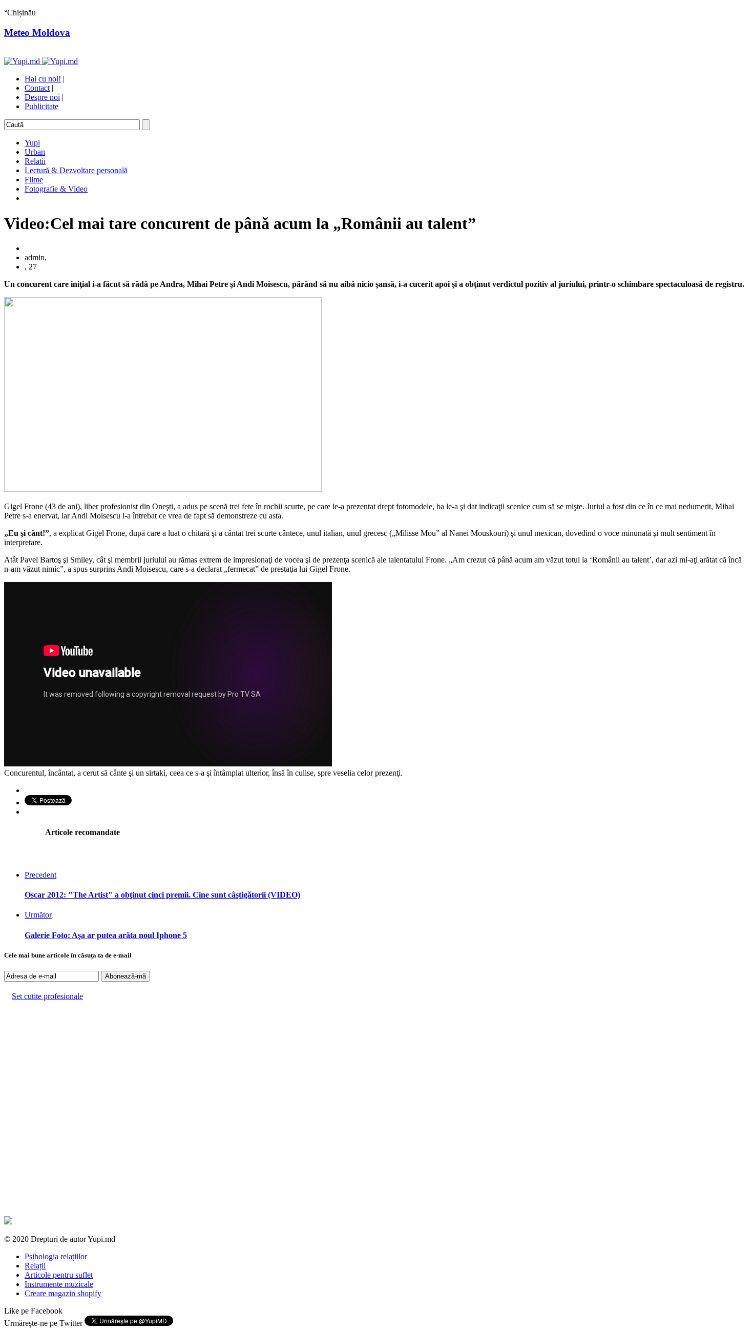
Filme (34, 179)
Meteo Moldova (37, 32)
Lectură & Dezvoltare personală (76, 170)
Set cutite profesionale (47, 996)
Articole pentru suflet (59, 1275)
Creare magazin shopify (63, 1293)
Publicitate (41, 106)
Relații (35, 1265)
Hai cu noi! (43, 78)
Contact (37, 88)
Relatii (35, 161)
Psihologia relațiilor (56, 1256)
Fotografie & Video (56, 188)
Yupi (32, 142)
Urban (35, 152)
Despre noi (42, 97)
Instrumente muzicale (59, 1284)
